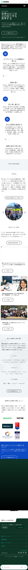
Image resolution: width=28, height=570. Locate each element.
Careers (4, 6)
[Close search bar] (25, 567)
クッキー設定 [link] (20, 556)
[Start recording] (21, 567)
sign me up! (20, 527)
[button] (24, 5)
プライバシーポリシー (9, 556)
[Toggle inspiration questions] (2, 567)
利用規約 (15, 556)
